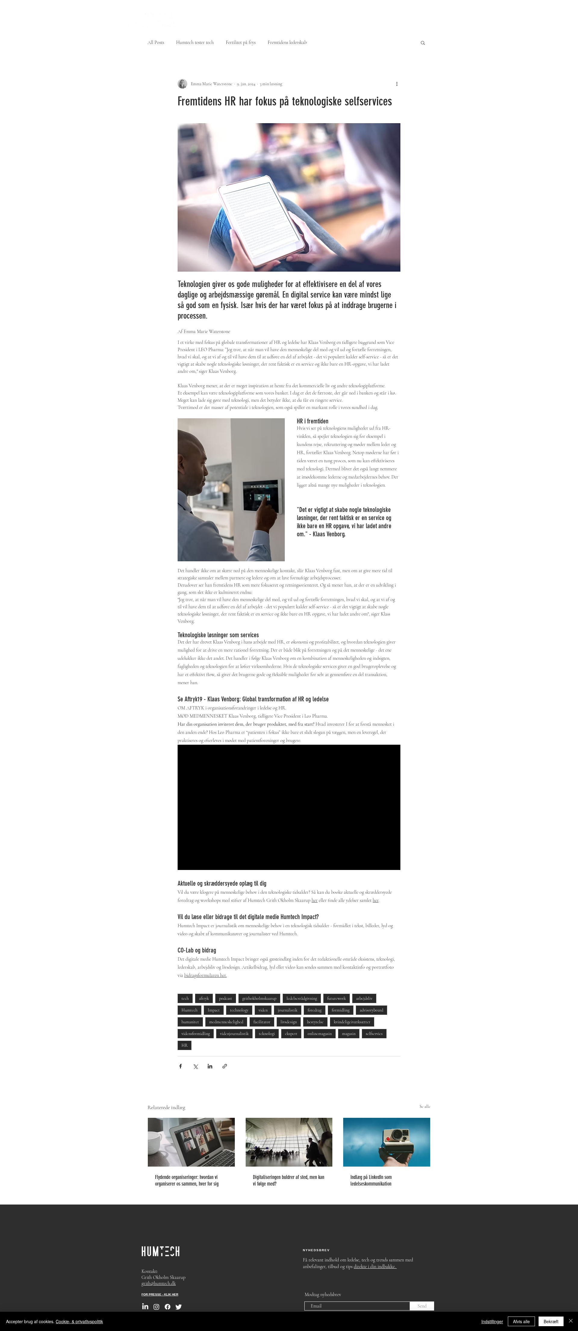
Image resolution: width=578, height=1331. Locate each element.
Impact (214, 1010)
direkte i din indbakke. (375, 1267)
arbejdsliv (364, 998)
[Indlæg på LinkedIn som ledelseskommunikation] (386, 1142)
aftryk (204, 998)
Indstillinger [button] (492, 1321)
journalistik (287, 1010)
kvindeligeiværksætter (352, 1021)
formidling (341, 1010)
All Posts (156, 42)
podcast (225, 998)
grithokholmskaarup (259, 998)
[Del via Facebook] (180, 1066)
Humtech (189, 1010)
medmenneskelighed (226, 1021)
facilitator (261, 1021)
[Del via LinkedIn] (210, 1066)
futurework (336, 998)
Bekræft (551, 1321)
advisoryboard (371, 1010)
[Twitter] (178, 1307)
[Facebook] (167, 1307)
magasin (349, 1033)
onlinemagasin (320, 1033)
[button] (423, 42)
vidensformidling (196, 1033)
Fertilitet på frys (241, 42)
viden (263, 1010)
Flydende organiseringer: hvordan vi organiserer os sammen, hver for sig (187, 1180)
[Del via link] (225, 1066)
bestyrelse (315, 1021)
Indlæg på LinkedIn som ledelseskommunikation (371, 1180)
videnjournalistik (234, 1033)
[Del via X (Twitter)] (195, 1066)
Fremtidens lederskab (287, 42)
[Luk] (570, 1321)
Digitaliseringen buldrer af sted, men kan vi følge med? (288, 1180)
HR (185, 1045)
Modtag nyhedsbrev (323, 1294)
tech (185, 998)
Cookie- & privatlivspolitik (79, 1321)
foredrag (315, 1010)
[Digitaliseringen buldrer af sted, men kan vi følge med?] (289, 1142)
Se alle (425, 1106)
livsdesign (289, 1021)
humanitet (190, 1021)
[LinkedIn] (145, 1307)
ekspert (291, 1033)
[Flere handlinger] (396, 83)
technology (239, 1010)
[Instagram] (156, 1307)
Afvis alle (521, 1321)
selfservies (374, 1033)
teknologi (267, 1033)
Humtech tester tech (195, 42)
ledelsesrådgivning (302, 998)
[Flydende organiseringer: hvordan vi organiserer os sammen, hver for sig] (191, 1142)
